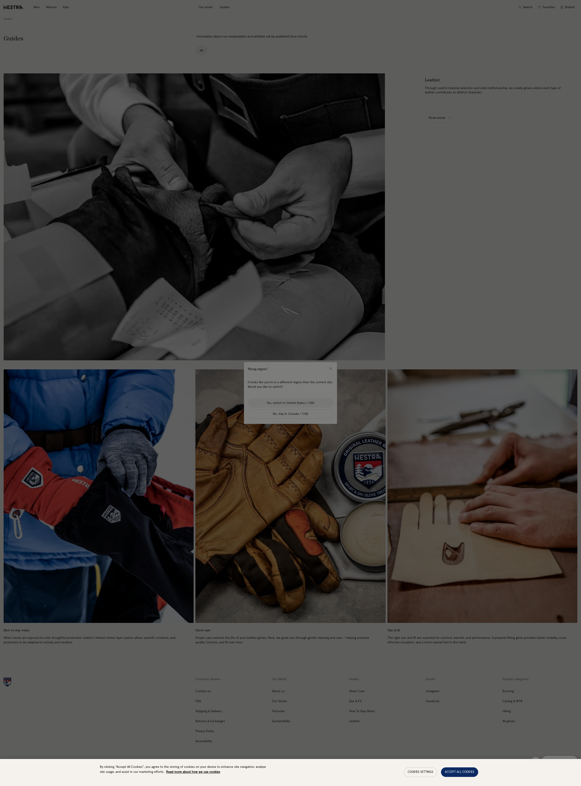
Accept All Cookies (459, 772)
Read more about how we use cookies (193, 772)
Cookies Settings (420, 772)
